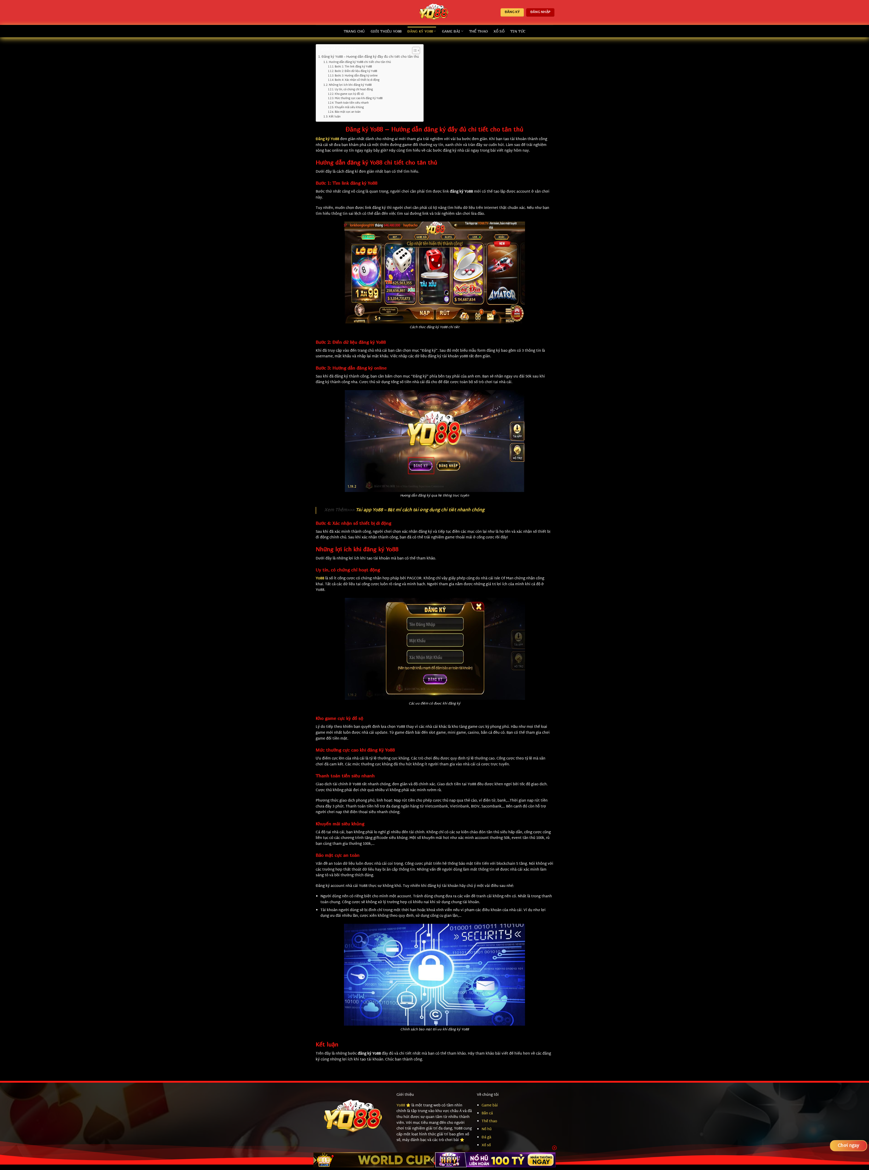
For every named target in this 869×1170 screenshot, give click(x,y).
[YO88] (434, 12)
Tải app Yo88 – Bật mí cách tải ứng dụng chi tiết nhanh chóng (420, 510)
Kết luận (335, 117)
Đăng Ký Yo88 (420, 31)
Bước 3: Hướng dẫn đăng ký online (356, 76)
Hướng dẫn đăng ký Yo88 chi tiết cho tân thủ (360, 62)
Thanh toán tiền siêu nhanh (351, 103)
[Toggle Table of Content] (414, 50)
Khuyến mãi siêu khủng (349, 108)
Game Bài (451, 31)
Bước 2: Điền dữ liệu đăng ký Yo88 (356, 71)
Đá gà (486, 1137)
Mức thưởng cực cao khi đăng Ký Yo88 (358, 99)
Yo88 (400, 1105)
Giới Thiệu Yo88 (386, 31)
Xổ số (499, 31)
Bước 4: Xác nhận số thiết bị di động (357, 80)
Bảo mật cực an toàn (347, 112)
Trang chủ (354, 31)
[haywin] (495, 1159)
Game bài (490, 1105)
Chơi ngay (848, 1146)
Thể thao (478, 31)
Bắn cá (487, 1113)
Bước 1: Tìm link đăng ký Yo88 (353, 67)
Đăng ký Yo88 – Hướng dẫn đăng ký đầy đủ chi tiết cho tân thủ (370, 57)
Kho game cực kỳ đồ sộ (349, 94)
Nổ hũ (487, 1129)
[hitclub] (373, 1159)
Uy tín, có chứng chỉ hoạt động (354, 90)
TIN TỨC (517, 31)
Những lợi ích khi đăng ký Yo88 (350, 85)
